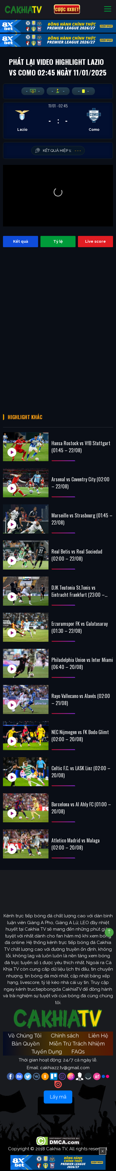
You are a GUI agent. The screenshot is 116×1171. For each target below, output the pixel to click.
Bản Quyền (26, 1043)
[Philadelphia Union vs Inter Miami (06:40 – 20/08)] (25, 663)
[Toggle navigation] (107, 9)
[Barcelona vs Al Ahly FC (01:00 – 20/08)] (25, 807)
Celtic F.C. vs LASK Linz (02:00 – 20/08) (80, 772)
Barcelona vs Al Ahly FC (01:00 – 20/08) (81, 808)
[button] (58, 192)
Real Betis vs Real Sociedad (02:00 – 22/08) (76, 555)
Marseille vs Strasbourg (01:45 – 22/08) (81, 519)
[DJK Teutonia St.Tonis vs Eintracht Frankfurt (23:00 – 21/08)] (25, 591)
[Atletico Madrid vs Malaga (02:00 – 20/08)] (25, 843)
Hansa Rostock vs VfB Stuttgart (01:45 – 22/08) (80, 447)
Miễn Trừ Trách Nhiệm (77, 1043)
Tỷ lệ (58, 241)
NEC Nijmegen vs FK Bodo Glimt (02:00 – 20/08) (80, 735)
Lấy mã (58, 1097)
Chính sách (65, 1035)
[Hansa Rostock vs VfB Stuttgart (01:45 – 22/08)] (25, 446)
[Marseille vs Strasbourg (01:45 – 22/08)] (25, 518)
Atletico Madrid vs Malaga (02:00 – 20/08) (75, 844)
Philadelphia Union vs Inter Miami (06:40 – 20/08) (82, 663)
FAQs (78, 1051)
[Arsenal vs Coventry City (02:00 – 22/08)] (25, 482)
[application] (58, 195)
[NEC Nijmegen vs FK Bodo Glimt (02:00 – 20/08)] (25, 735)
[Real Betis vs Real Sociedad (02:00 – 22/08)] (25, 555)
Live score (95, 241)
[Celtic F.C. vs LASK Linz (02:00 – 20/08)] (25, 771)
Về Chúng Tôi (24, 1035)
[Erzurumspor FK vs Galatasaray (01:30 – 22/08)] (25, 627)
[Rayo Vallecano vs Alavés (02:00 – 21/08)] (25, 699)
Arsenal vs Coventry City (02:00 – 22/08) (80, 483)
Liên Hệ (98, 1035)
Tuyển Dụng (46, 1051)
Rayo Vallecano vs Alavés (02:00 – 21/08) (80, 699)
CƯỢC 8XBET (67, 9)
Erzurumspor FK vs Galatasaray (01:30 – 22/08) (79, 627)
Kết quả (20, 241)
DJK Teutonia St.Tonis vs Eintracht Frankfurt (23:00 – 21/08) (78, 591)
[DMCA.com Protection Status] (58, 1140)
